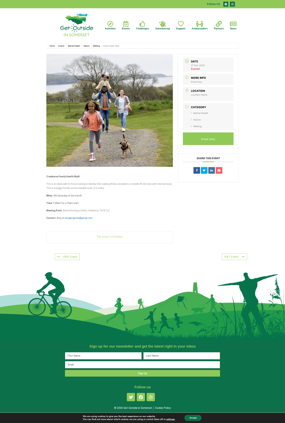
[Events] (126, 24)
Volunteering (162, 28)
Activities (110, 28)
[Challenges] (142, 24)
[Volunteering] (162, 24)
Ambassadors (200, 28)
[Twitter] (131, 397)
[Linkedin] (211, 170)
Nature (86, 46)
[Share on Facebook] (196, 170)
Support (180, 28)
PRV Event (70, 256)
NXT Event (231, 256)
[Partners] (219, 24)
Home (52, 46)
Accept (193, 417)
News (233, 28)
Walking (96, 46)
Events (126, 28)
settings (170, 419)
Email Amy (196, 81)
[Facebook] (225, 4)
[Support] (181, 24)
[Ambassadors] (200, 24)
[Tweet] (204, 170)
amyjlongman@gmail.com (79, 218)
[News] (233, 24)
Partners (219, 28)
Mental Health (74, 46)
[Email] (219, 170)
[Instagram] (232, 4)
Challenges (142, 28)
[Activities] (110, 24)
